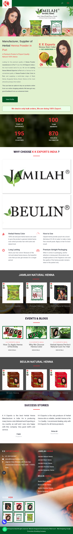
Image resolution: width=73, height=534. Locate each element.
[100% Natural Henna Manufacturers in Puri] (12, 293)
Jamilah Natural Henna (45, 456)
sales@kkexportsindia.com (14, 459)
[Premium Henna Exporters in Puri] (29, 517)
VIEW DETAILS (12, 350)
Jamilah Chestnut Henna (46, 467)
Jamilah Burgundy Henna (46, 470)
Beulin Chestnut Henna (45, 488)
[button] (5, 21)
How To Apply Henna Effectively (36, 345)
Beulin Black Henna (44, 481)
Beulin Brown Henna (44, 485)
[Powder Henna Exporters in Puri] (18, 517)
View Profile (10, 99)
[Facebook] (4, 473)
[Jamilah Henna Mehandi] (36, 177)
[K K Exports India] (7, 4)
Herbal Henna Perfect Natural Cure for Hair (13, 345)
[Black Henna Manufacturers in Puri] (36, 293)
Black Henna (36, 306)
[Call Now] (4, 522)
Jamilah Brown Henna (45, 463)
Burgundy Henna (12, 393)
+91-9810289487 (11, 456)
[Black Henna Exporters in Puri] (29, 506)
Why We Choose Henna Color (60, 345)
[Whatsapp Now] (4, 529)
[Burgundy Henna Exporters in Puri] (18, 506)
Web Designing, (61, 528)
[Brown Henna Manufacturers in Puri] (60, 293)
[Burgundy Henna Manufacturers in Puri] (12, 379)
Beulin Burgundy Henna (45, 491)
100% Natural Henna (12, 306)
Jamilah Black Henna (45, 460)
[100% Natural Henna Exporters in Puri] (7, 506)
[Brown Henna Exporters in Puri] (7, 517)
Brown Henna (60, 306)
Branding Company (40, 531)
